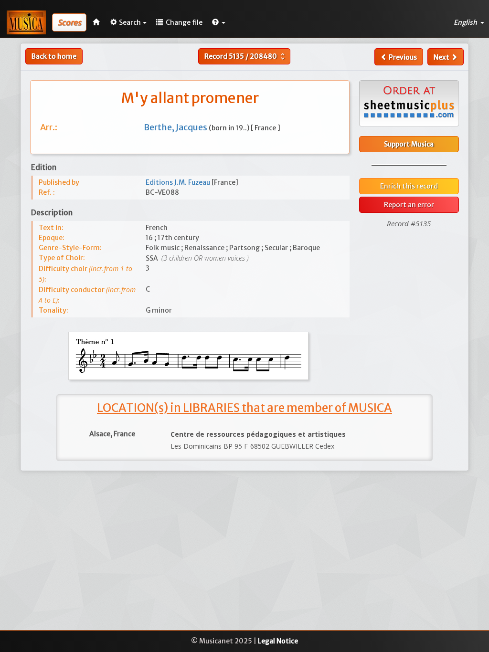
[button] (218, 22)
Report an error (409, 204)
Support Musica (409, 144)
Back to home (54, 56)
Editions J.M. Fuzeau (179, 182)
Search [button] (130, 22)
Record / (245, 56)
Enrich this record (409, 186)
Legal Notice (278, 641)
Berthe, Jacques (176, 127)
